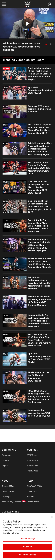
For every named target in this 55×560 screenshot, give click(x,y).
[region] (27, 536)
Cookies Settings (27, 538)
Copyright (6, 496)
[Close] (52, 517)
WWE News (32, 455)
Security (30, 496)
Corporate (6, 455)
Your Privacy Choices (8, 502)
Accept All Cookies (27, 555)
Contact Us (32, 491)
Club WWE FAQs (33, 486)
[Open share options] (52, 44)
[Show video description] (46, 44)
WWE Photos (32, 465)
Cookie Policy (33, 502)
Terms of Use (8, 486)
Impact (5, 465)
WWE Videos (32, 460)
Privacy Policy (8, 491)
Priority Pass (32, 471)
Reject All (27, 547)
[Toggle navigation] (4, 4)
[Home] (27, 4)
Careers (5, 460)
